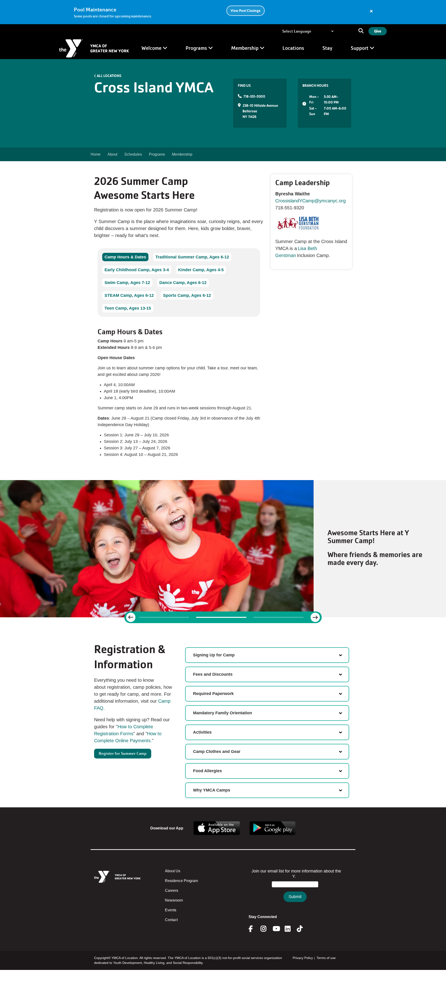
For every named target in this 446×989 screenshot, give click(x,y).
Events (170, 910)
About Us (172, 871)
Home (96, 154)
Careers (171, 890)
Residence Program (181, 881)
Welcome (152, 48)
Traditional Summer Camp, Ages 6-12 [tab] (192, 257)
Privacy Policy (303, 958)
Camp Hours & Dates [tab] (125, 257)
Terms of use (326, 958)
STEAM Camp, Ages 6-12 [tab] (129, 295)
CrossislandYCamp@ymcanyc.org (310, 200)
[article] (223, 12)
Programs (197, 48)
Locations (293, 48)
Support (360, 48)
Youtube (276, 929)
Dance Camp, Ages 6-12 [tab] (183, 282)
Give (377, 31)
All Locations (109, 76)
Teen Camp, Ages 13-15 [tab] (128, 308)
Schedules (133, 154)
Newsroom (174, 900)
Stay (327, 48)
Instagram (266, 929)
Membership (245, 48)
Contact (171, 920)
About (112, 154)
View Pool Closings (245, 10)
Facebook (254, 929)
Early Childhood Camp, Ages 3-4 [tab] (137, 269)
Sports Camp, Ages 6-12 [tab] (187, 295)
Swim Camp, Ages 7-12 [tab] (127, 282)
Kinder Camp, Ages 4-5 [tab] (201, 269)
